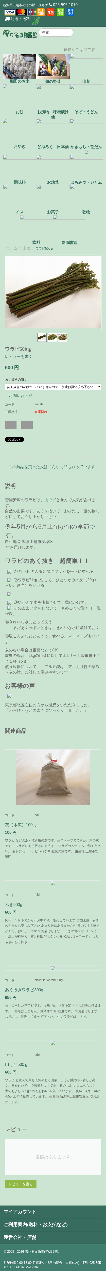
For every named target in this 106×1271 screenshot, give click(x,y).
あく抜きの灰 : (15, 379)
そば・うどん (86, 112)
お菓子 (53, 212)
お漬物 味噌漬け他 (53, 114)
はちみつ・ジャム (86, 182)
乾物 (86, 212)
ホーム (12, 248)
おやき (20, 146)
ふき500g (13, 904)
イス (20, 212)
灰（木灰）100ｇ (21, 824)
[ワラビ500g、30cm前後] (53, 292)
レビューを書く (19, 356)
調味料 (20, 182)
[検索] (69, 33)
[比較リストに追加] (27, 425)
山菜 (86, 81)
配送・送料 (20, 19)
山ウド (50, 500)
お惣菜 (53, 182)
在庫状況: (12, 412)
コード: (10, 404)
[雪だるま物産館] (19, 33)
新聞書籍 (70, 242)
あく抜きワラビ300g (24, 990)
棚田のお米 (20, 81)
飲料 (36, 242)
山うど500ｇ (16, 1064)
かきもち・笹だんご (86, 149)
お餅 (20, 112)
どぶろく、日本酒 (53, 147)
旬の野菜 (53, 81)
